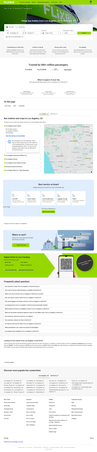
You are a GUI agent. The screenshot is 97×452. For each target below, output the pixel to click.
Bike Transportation (77, 412)
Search (84, 33)
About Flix (52, 402)
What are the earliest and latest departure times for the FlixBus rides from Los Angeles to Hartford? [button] (34, 312)
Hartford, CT (54, 114)
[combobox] (16, 33)
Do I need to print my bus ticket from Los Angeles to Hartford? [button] (23, 324)
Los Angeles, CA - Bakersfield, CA (35, 392)
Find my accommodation (14, 36)
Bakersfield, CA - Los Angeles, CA (35, 387)
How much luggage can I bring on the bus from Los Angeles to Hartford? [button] (25, 301)
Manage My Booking (77, 409)
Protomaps (80, 172)
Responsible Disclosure (55, 425)
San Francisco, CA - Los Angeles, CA (13, 390)
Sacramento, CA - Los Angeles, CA (58, 387)
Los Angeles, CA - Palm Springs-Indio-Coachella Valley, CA (82, 388)
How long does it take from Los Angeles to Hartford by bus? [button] (22, 286)
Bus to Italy (29, 415)
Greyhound (52, 405)
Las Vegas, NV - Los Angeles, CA (12, 383)
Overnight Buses (8, 409)
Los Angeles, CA (28, 8)
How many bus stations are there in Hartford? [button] (18, 320)
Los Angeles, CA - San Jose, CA (57, 385)
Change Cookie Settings (69, 447)
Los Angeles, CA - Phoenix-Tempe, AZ (14, 392)
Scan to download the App (66, 271)
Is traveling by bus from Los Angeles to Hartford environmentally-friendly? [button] (26, 305)
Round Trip (22, 27)
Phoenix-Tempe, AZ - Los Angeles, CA (14, 385)
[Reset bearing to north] (91, 130)
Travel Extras (30, 409)
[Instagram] (90, 442)
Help (72, 402)
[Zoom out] (91, 128)
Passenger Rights (37, 447)
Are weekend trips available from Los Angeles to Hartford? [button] (22, 331)
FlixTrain (6, 418)
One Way (11, 27)
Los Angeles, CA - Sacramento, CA (58, 383)
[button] (23, 126)
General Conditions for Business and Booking (59, 416)
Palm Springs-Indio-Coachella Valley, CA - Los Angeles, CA (82, 384)
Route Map (7, 405)
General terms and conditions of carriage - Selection (58, 421)
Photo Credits (53, 428)
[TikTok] (92, 442)
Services (73, 405)
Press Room (52, 412)
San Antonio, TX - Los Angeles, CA (36, 385)
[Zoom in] (91, 126)
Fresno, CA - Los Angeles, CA (79, 380)
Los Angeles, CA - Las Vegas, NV (12, 380)
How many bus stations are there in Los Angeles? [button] (19, 316)
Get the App (7, 415)
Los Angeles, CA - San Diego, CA (35, 380)
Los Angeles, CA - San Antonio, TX (36, 390)
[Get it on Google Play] (9, 442)
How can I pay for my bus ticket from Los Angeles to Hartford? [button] (23, 297)
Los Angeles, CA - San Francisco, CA (13, 387)
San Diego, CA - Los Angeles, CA (35, 383)
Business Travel (8, 412)
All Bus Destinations (9, 402)
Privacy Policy (29, 447)
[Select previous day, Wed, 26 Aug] (58, 33)
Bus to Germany (30, 412)
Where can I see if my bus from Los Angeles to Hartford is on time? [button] (24, 294)
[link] (48, 240)
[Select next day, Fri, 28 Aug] (60, 33)
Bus (11, 8)
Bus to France (30, 418)
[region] (68, 149)
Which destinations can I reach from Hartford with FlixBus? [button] (22, 327)
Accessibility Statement (54, 447)
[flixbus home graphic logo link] (9, 2)
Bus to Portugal (30, 421)
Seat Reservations (76, 415)
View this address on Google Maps (15, 136)
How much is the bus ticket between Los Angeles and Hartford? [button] (23, 290)
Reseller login (52, 431)
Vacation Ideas (30, 405)
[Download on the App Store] (18, 442)
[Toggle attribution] (91, 172)
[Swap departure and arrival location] (23, 33)
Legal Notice (45, 447)
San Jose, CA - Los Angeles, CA (57, 380)
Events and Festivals (32, 402)
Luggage (73, 418)
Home (5, 8)
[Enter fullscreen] (91, 133)
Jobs (50, 409)
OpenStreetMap (87, 172)
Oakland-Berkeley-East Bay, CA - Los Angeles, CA (59, 390)
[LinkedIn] (91, 442)
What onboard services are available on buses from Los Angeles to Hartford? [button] (27, 309)
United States (17, 8)
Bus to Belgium (30, 425)
